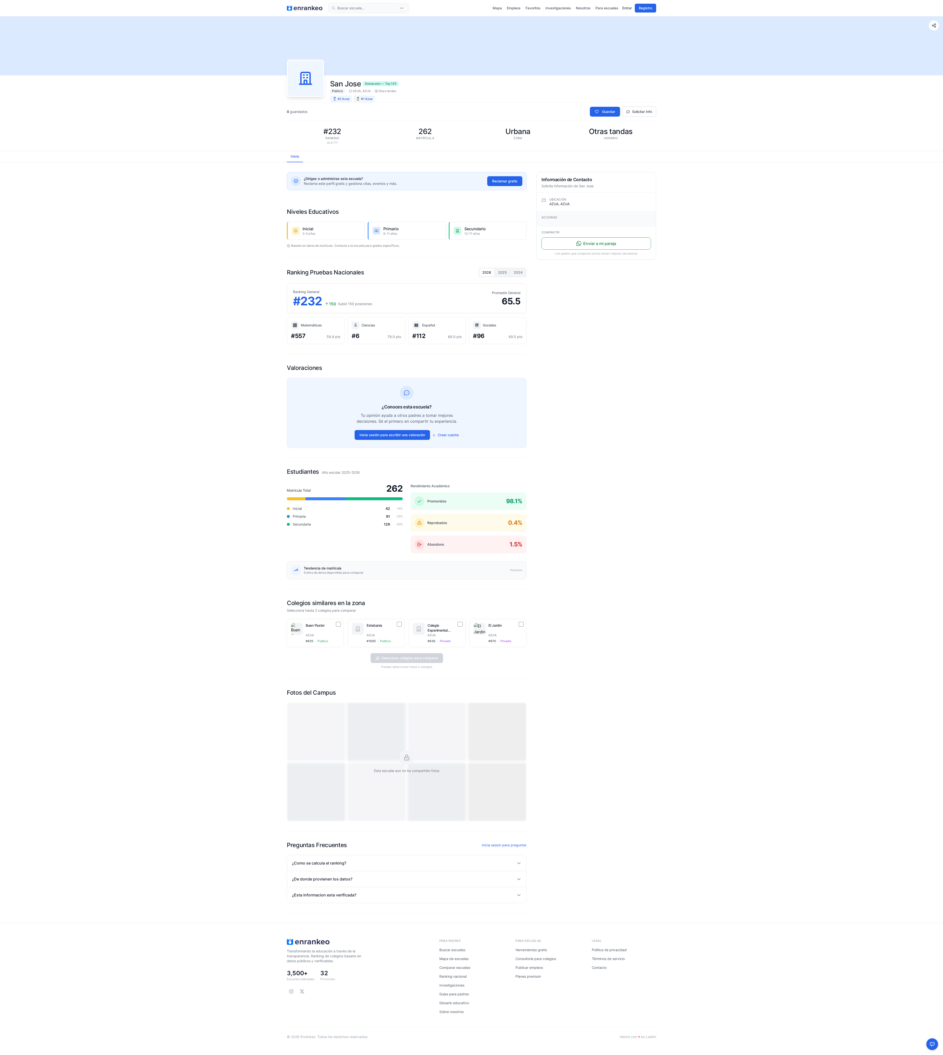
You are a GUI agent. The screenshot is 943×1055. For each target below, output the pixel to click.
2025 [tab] (502, 272)
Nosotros (583, 8)
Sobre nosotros (451, 1012)
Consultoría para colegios (535, 959)
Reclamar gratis (504, 181)
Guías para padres (454, 994)
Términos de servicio (608, 959)
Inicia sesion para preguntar (504, 845)
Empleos (514, 8)
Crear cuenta (448, 435)
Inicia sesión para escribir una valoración (392, 435)
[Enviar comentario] (932, 1044)
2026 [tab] (486, 272)
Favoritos (533, 8)
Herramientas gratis (531, 950)
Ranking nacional (453, 976)
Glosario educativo (454, 1003)
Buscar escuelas (452, 950)
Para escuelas (607, 8)
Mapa (497, 8)
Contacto (599, 967)
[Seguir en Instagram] (291, 991)
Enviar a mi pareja (599, 243)
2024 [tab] (518, 272)
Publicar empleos (529, 967)
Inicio (295, 156)
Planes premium (528, 976)
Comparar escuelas (454, 967)
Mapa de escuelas (454, 959)
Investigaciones (558, 8)
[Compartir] (934, 25)
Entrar (627, 8)
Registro (645, 8)
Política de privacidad (609, 950)
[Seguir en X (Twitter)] (302, 991)
